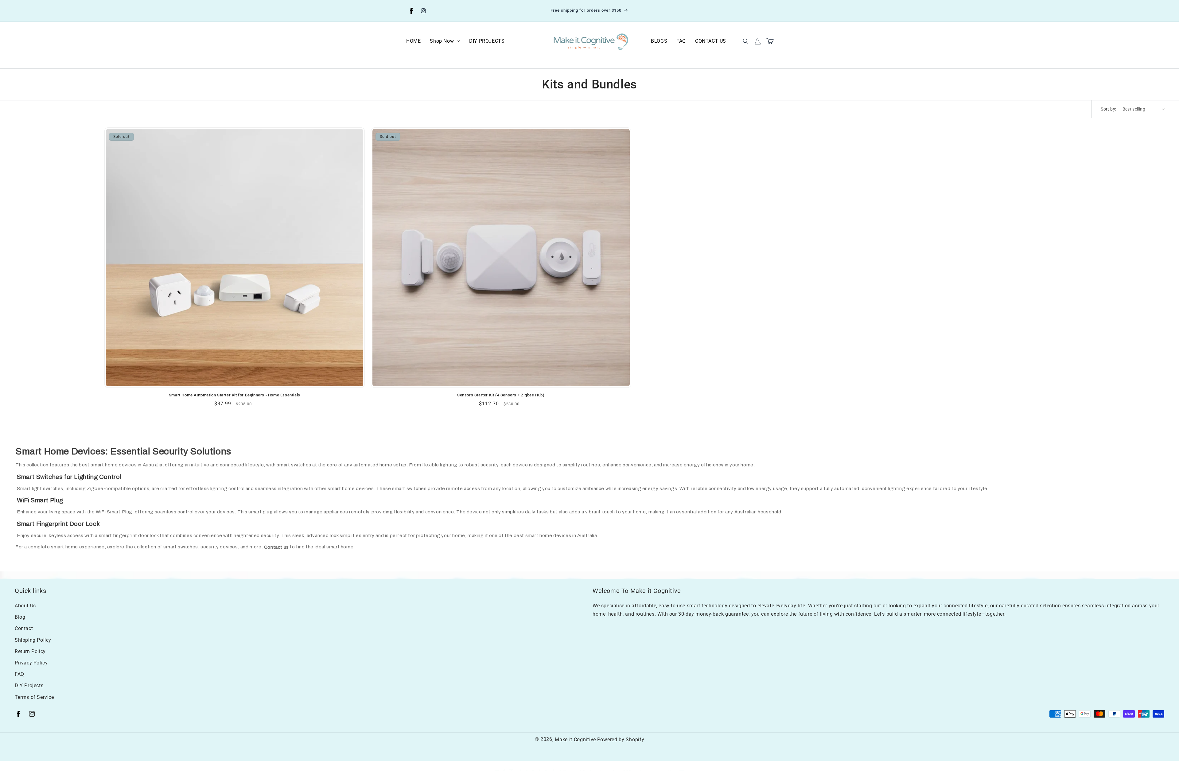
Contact (24, 628)
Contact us (276, 547)
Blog (20, 617)
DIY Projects (29, 685)
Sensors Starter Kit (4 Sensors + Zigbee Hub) (500, 395)
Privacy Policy (31, 662)
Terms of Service (34, 697)
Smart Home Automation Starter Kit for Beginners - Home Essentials (234, 395)
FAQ (19, 674)
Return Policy (30, 651)
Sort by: (1108, 109)
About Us (25, 606)
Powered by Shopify (620, 739)
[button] (445, 41)
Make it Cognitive (575, 739)
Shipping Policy (33, 640)
